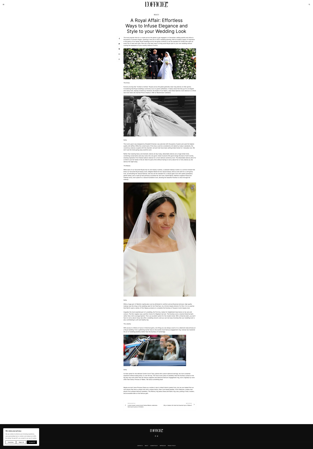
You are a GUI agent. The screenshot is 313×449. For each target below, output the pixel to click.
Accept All (32, 442)
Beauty (156, 14)
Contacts (140, 445)
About (146, 445)
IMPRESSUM (163, 445)
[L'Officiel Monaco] (156, 4)
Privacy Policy (172, 445)
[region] (21, 437)
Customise (11, 442)
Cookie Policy (154, 445)
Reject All (21, 442)
